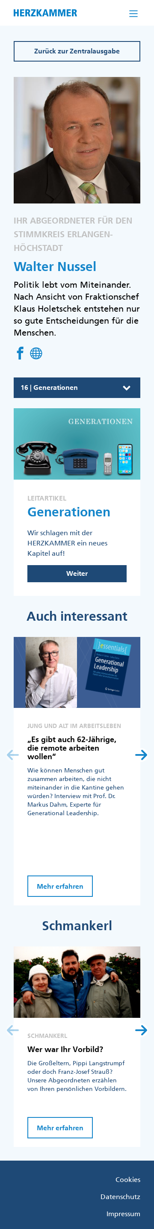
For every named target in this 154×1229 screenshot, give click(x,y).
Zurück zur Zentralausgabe (77, 51)
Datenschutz (120, 1196)
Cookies (128, 1179)
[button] (141, 755)
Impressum (123, 1213)
